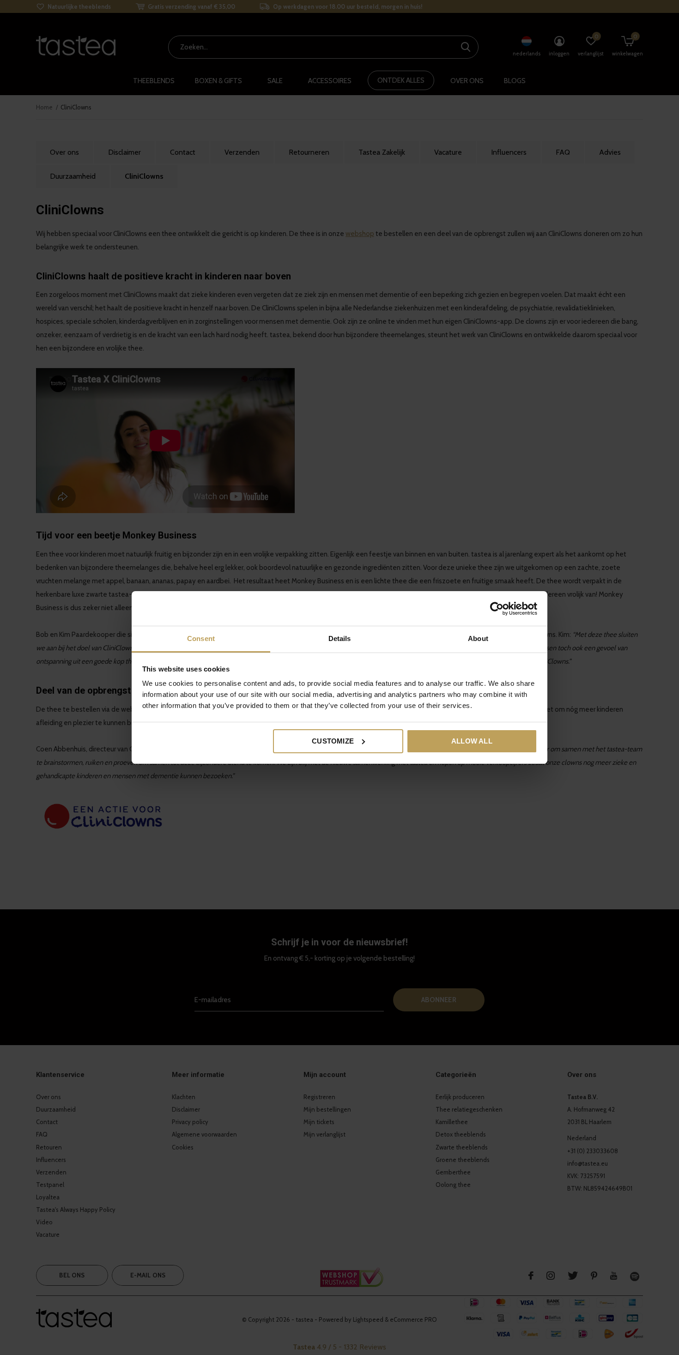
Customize (333, 741)
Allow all (471, 741)
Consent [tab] (201, 638)
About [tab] (478, 638)
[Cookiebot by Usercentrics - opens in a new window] (496, 609)
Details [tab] (339, 638)
